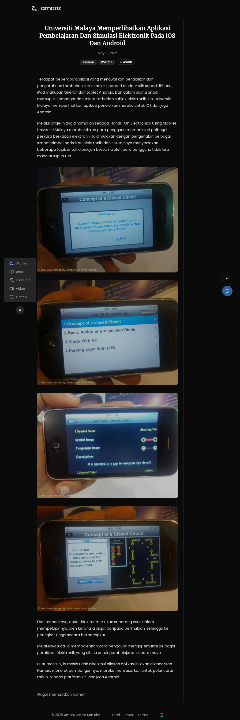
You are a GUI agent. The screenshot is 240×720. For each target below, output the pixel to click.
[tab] (20, 263)
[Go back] (227, 279)
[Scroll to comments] (227, 291)
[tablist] (20, 280)
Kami (116, 715)
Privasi (129, 715)
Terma (142, 715)
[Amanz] (161, 715)
